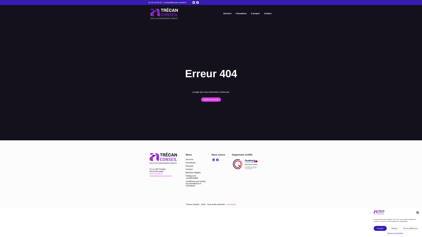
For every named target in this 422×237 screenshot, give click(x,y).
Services (227, 13)
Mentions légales (193, 172)
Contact (267, 13)
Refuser (394, 228)
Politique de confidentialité (395, 233)
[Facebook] (197, 2)
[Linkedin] (194, 2)
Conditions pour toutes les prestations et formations (196, 183)
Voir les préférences (410, 228)
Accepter (380, 228)
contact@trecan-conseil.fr (175, 2)
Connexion (231, 204)
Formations (241, 13)
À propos (255, 13)
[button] (418, 212)
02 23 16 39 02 (155, 2)
